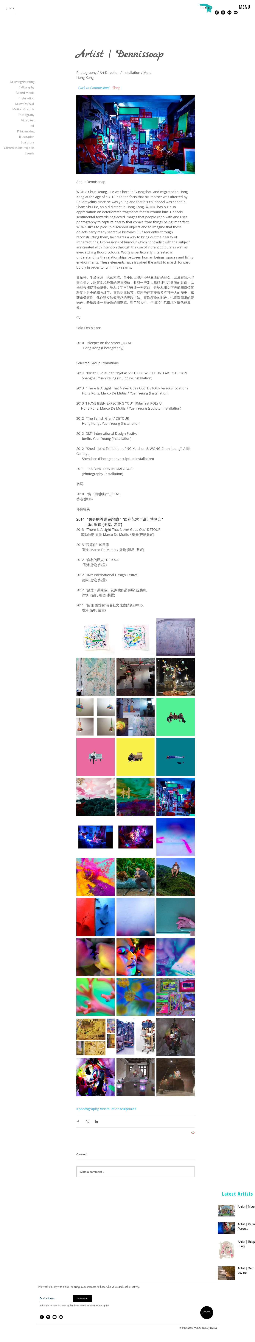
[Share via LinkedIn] (96, 1121)
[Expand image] (95, 637)
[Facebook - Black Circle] (217, 12)
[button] (244, 11)
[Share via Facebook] (78, 1121)
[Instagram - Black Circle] (223, 12)
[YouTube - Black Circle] (229, 12)
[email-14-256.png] (236, 12)
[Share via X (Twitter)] (87, 1121)
